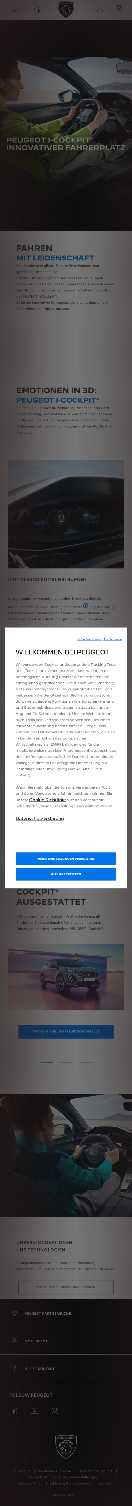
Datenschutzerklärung (40, 818)
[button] (99, 639)
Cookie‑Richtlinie (47, 799)
